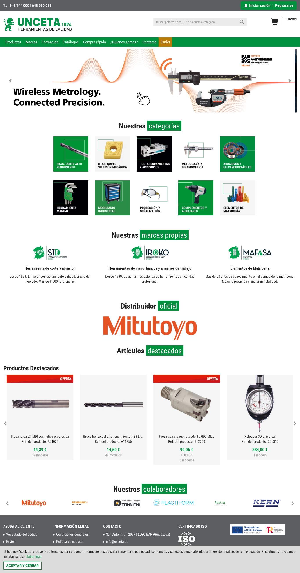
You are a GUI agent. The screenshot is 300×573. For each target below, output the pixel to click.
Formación (50, 42)
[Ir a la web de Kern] (267, 503)
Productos (13, 42)
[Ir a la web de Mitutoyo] (33, 503)
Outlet (165, 42)
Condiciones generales (72, 534)
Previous (5, 423)
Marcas (31, 42)
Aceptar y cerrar (22, 565)
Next (294, 423)
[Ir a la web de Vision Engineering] (220, 503)
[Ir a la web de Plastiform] (173, 503)
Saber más (33, 556)
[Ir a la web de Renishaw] (80, 503)
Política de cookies (69, 541)
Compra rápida (94, 42)
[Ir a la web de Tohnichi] (127, 503)
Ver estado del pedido (21, 534)
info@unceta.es (117, 541)
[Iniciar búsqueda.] (242, 22)
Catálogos (71, 42)
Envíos (10, 541)
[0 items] (283, 20)
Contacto (149, 42)
